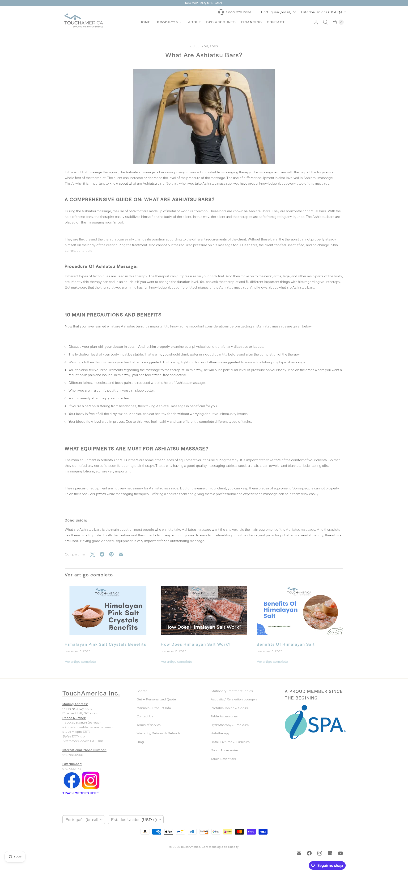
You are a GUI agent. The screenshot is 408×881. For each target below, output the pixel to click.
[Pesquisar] (325, 22)
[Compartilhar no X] (95, 554)
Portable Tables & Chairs (229, 708)
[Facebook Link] (71, 789)
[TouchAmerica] (83, 20)
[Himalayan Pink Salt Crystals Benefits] (108, 611)
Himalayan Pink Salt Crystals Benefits (105, 644)
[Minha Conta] (316, 22)
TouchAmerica (190, 847)
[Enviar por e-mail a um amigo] (123, 554)
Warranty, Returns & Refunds (158, 733)
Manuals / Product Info (153, 708)
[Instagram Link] (90, 789)
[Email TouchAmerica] (299, 853)
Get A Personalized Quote (156, 699)
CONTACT (276, 22)
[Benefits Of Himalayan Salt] (300, 611)
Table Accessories (224, 716)
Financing (251, 22)
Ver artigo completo (80, 661)
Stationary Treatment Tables (232, 691)
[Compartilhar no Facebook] (104, 554)
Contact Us (144, 716)
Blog (140, 742)
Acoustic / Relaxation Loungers (234, 699)
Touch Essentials (223, 759)
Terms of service (148, 725)
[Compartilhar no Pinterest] (114, 554)
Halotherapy (220, 733)
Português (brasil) (276, 12)
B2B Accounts (221, 22)
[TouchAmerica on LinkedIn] (330, 853)
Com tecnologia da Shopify (220, 847)
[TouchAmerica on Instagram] (319, 853)
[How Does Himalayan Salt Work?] (204, 611)
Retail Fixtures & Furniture (230, 742)
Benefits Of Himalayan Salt (286, 644)
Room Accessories (224, 750)
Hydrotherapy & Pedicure (230, 725)
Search (141, 691)
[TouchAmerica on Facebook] (309, 853)
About (194, 22)
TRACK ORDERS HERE (80, 793)
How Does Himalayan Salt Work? (196, 644)
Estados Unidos (321, 12)
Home (145, 22)
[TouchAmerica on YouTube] (340, 853)
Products (168, 22)
